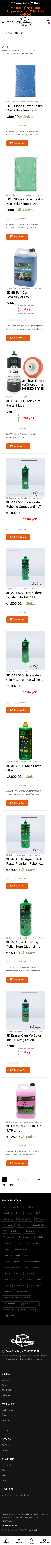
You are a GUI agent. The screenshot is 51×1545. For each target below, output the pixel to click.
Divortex (39, 1219)
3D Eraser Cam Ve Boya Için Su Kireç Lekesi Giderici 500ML (23, 1040)
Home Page (7, 32)
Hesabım (19, 1542)
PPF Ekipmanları (31, 1267)
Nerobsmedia (23, 1514)
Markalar (29, 102)
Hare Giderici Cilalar (22, 588)
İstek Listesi (45, 1542)
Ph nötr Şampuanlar (12, 1255)
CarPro (38, 1213)
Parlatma (29, 1122)
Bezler (8, 102)
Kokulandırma (25, 1237)
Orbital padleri (23, 1243)
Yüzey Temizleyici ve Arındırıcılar (17, 1297)
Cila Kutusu (8, 1219)
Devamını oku (20, 337)
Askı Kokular (18, 1207)
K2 (5, 1231)
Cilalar (11, 588)
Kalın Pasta (13, 761)
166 (38, 1179)
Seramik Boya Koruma (13, 1279)
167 (4, 1185)
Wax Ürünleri (21, 1291)
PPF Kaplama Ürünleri (13, 1273)
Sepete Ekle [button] (19, 143)
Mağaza (6, 1542)
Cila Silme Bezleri (18, 102)
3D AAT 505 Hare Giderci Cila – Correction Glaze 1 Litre (24, 680)
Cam (11, 288)
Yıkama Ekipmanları (12, 1303)
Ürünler (6, 1374)
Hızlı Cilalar (13, 1122)
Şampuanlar (9, 1315)
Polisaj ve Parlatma (12, 1267)
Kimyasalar (30, 1231)
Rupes (29, 1273)
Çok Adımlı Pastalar (16, 397)
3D (7, 288)
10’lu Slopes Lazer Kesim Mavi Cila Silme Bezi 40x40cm (24, 110)
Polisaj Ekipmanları (11, 1261)
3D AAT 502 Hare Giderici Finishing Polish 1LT (24, 595)
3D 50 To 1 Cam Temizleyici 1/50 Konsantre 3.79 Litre (21, 297)
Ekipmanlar (8, 1225)
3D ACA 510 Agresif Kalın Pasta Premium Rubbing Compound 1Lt (25, 863)
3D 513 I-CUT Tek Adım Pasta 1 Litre (23, 403)
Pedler (6, 1249)
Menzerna (8, 1243)
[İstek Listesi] (44, 1540)
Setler (29, 1279)
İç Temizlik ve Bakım (25, 1309)
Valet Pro (7, 1291)
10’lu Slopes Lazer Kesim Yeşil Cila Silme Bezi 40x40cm (24, 204)
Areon (6, 1207)
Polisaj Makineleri (31, 1261)
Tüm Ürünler (26, 288)
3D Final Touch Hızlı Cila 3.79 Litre (23, 1128)
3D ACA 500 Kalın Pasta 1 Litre (25, 768)
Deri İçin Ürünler (24, 1219)
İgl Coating (8, 1309)
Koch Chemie (9, 1237)
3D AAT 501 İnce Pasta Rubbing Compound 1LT (23, 504)
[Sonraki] (18, 1185)
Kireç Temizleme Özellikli (19, 1031)
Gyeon (20, 1225)
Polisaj (35, 397)
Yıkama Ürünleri (31, 1303)
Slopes (36, 102)
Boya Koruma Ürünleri (13, 1213)
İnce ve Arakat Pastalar (18, 498)
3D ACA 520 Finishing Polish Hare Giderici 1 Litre (22, 947)
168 (11, 1185)
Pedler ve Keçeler (21, 1249)
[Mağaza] (6, 1540)
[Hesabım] (19, 1540)
